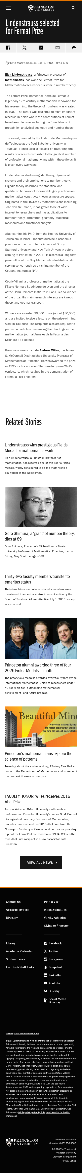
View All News (40, 862)
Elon (18, 74)
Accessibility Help (17, 910)
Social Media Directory (57, 1000)
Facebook (55, 943)
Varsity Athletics (55, 918)
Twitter (53, 951)
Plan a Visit (52, 902)
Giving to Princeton (56, 925)
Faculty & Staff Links (20, 967)
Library (10, 943)
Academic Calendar (19, 951)
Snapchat (55, 967)
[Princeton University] (22, 1141)
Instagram (56, 959)
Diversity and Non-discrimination (22, 1033)
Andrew (49, 350)
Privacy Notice (69, 1161)
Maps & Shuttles (55, 910)
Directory (12, 918)
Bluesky (54, 991)
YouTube (55, 983)
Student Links (15, 959)
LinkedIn (55, 975)
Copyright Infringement (64, 1156)
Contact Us (13, 902)
